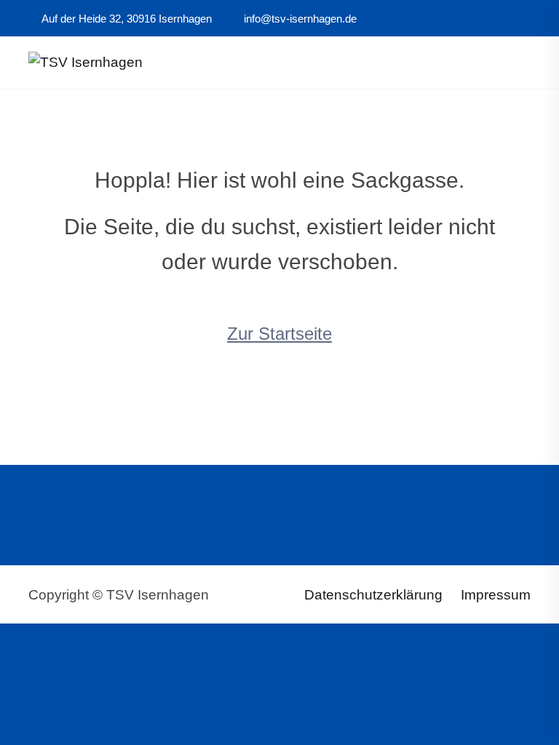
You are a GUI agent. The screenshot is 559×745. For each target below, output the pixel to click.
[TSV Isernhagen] (85, 61)
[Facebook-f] (471, 19)
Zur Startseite (279, 333)
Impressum (496, 594)
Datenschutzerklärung (373, 594)
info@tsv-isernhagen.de (299, 18)
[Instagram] (491, 19)
